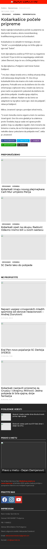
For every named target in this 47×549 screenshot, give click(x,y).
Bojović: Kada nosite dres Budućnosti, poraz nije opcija (28, 415)
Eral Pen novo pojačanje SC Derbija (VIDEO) (22, 351)
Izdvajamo (6, 186)
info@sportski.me (13, 540)
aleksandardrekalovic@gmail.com (17, 536)
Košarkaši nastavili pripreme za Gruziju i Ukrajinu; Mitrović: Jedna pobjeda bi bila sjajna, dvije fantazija (22, 392)
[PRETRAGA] (45, 2)
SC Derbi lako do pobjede (16, 265)
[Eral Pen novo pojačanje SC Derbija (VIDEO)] (23, 334)
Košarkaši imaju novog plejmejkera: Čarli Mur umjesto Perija (23, 190)
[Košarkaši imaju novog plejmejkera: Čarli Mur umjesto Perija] (23, 171)
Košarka (15, 186)
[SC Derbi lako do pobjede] (23, 247)
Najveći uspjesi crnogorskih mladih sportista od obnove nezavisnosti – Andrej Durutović (22, 312)
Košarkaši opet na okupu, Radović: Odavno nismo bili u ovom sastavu (22, 228)
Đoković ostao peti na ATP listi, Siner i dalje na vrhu (28, 425)
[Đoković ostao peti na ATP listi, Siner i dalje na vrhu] (6, 426)
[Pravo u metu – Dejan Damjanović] (23, 457)
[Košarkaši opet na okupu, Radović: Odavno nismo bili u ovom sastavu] (23, 209)
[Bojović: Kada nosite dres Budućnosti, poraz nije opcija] (6, 417)
